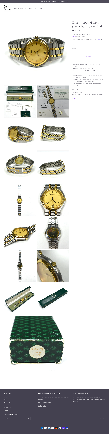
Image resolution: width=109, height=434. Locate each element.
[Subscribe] (28, 418)
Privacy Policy (7, 402)
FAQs (5, 399)
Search (5, 397)
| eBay (44, 405)
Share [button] (74, 98)
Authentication (7, 407)
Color (73, 42)
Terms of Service (8, 405)
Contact (6, 410)
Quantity (74, 48)
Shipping (74, 36)
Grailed (40, 405)
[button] (98, 8)
